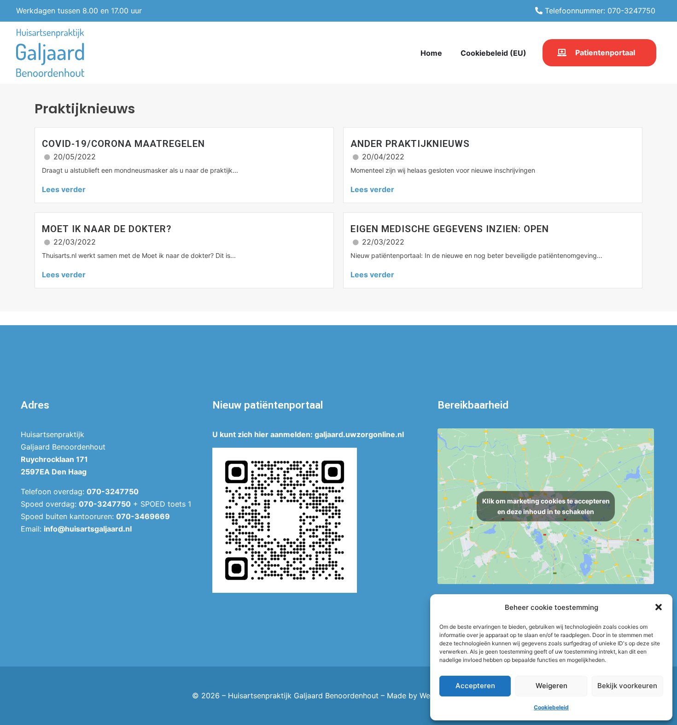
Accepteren (475, 685)
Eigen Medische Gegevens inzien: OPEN (449, 228)
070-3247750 (113, 491)
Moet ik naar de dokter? (106, 228)
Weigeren (551, 685)
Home (431, 53)
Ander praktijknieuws (410, 143)
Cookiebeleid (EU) (493, 53)
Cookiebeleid (551, 707)
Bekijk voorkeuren (627, 685)
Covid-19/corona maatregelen (123, 143)
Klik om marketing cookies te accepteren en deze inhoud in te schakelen (546, 506)
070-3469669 (143, 516)
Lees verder (64, 189)
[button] (658, 607)
